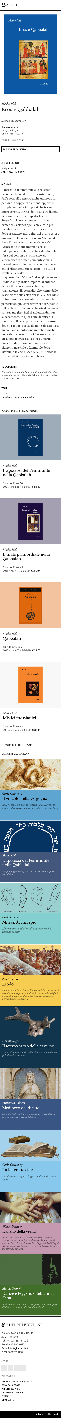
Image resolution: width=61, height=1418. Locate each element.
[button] (48, 96)
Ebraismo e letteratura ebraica (17, 397)
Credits (56, 1414)
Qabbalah (12, 638)
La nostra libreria (12, 1392)
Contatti (6, 1396)
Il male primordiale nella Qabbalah (26, 556)
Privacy (5, 1385)
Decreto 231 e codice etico (16, 1381)
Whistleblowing (10, 1388)
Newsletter (8, 1400)
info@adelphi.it (19, 1348)
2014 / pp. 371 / (13, 170)
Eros (4, 393)
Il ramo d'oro (8, 127)
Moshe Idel (8, 104)
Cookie (16, 1385)
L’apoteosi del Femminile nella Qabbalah (26, 472)
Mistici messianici (19, 718)
